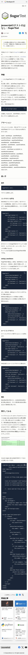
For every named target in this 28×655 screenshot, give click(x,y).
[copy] (25, 108)
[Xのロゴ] (23, 647)
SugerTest (17, 52)
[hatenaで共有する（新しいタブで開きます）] (20, 33)
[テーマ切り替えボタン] (26, 2)
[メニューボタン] (2, 1)
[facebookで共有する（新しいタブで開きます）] (23, 33)
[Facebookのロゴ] (19, 647)
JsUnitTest (23, 57)
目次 (23, 6)
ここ (2, 79)
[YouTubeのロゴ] (26, 647)
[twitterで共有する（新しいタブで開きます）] (26, 33)
